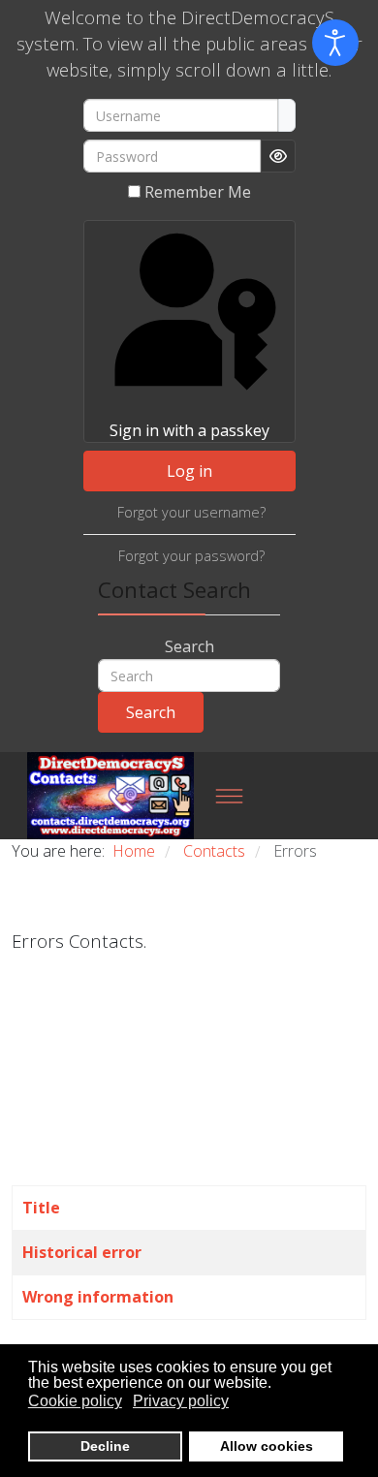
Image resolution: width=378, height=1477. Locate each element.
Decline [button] (105, 1446)
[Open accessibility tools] (335, 42)
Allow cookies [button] (266, 1446)
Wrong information (97, 1296)
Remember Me (197, 192)
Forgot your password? (191, 556)
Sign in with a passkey (189, 430)
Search (189, 646)
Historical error (82, 1252)
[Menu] (229, 795)
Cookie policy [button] (75, 1401)
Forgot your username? (191, 512)
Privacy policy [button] (181, 1401)
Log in (189, 471)
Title (41, 1207)
